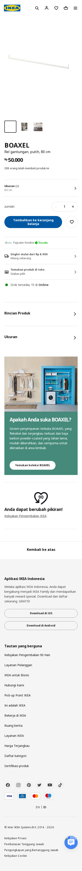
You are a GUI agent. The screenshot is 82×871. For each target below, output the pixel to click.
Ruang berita (13, 725)
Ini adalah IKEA (14, 705)
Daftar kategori (15, 756)
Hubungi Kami (14, 685)
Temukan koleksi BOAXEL (32, 465)
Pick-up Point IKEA (17, 695)
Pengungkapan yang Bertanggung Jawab (31, 850)
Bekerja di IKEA (15, 715)
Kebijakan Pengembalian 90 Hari (27, 655)
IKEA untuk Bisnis (16, 675)
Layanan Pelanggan (18, 665)
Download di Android (41, 625)
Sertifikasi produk (16, 766)
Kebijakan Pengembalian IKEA (25, 516)
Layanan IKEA (14, 736)
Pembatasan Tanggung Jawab (24, 844)
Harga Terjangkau (17, 746)
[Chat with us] (71, 842)
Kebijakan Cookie (15, 855)
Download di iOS (41, 613)
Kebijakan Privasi (15, 838)
